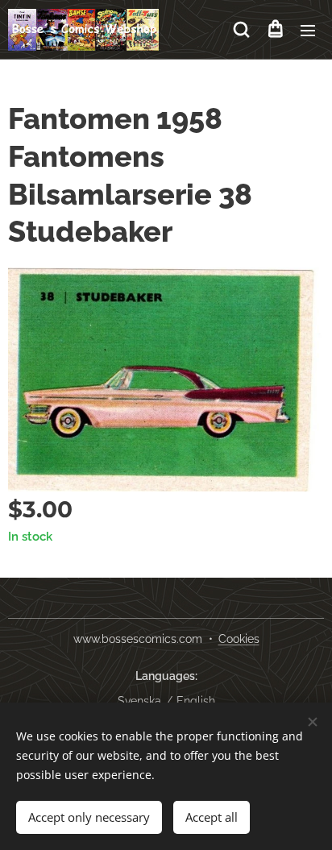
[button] (241, 30)
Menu (308, 30)
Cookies (238, 638)
